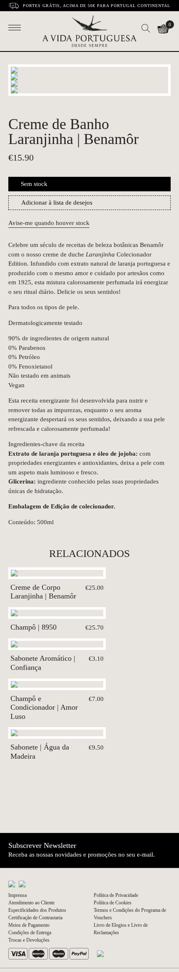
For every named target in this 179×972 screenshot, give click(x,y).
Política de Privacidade (116, 895)
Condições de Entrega (29, 932)
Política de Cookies (113, 903)
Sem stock (34, 184)
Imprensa (17, 895)
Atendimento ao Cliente (31, 903)
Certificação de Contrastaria (35, 918)
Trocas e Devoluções (29, 940)
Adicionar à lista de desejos (56, 202)
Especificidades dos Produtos (37, 910)
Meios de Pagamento (29, 925)
